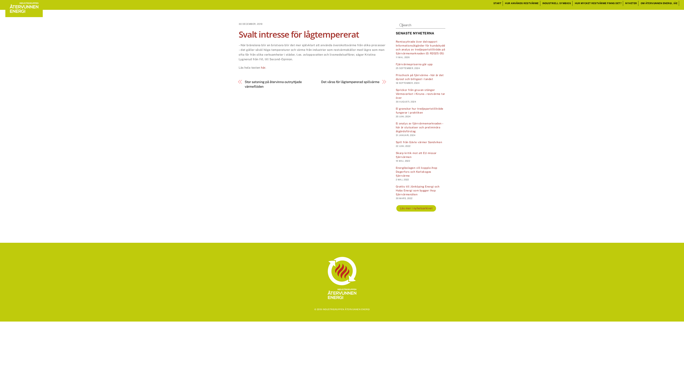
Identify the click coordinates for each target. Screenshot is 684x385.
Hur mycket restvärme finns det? (598, 3)
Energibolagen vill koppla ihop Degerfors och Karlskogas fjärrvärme (416, 171)
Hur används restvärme (522, 3)
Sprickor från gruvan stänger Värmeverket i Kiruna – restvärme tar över (420, 93)
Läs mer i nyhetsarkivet (416, 208)
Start (497, 3)
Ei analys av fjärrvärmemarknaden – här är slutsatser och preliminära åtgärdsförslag (419, 127)
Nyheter (631, 3)
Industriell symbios (556, 3)
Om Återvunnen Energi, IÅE (659, 3)
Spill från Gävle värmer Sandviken (419, 142)
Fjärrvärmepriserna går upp (414, 64)
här (263, 67)
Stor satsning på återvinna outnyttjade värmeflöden (273, 84)
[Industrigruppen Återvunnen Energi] (24, 15)
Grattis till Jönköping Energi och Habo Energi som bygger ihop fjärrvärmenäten (418, 190)
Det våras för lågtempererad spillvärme (350, 82)
